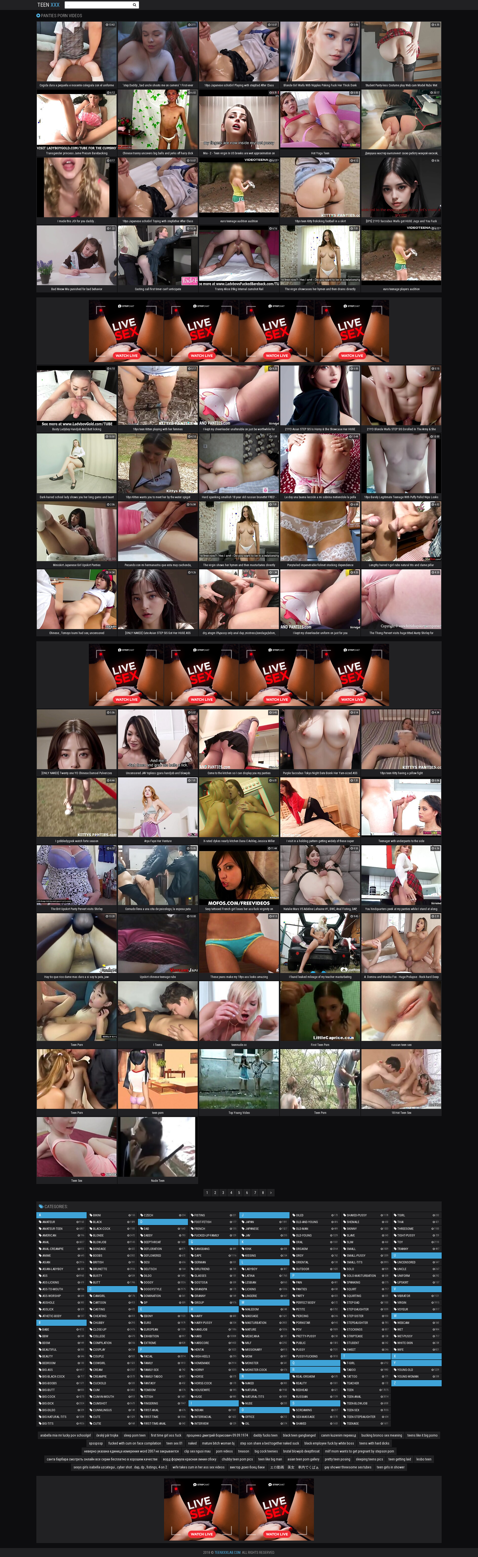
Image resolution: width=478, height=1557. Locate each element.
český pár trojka (107, 1435)
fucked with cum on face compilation (134, 1443)
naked (192, 1443)
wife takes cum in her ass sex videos (199, 1467)
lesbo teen (424, 1459)
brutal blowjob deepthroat (301, 1451)
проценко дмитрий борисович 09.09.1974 (217, 1435)
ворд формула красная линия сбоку (189, 1459)
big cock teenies (266, 1451)
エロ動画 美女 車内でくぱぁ (294, 1467)
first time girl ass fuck (166, 1435)
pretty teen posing (337, 1459)
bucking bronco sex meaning (381, 1435)
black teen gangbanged (299, 1435)
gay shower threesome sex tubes (347, 1467)
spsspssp (96, 1443)
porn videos (224, 1451)
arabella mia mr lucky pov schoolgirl (65, 1435)
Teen (48, 5)
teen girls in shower (391, 1467)
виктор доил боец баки (247, 1467)
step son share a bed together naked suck (269, 1443)
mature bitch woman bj (218, 1443)
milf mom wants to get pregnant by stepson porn (359, 1451)
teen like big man (270, 1459)
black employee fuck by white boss (329, 1443)
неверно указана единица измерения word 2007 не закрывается (131, 1451)
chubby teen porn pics (237, 1459)
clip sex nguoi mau (197, 1451)
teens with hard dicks (374, 1443)
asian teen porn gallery (303, 1459)
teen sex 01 (175, 1443)
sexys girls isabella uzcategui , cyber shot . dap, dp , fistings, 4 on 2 (120, 1467)
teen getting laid (400, 1459)
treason (243, 1451)
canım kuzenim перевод (338, 1435)
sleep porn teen (135, 1435)
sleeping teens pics (369, 1459)
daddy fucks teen (265, 1435)
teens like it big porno (423, 1435)
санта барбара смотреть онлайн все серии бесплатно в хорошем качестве (102, 1459)
